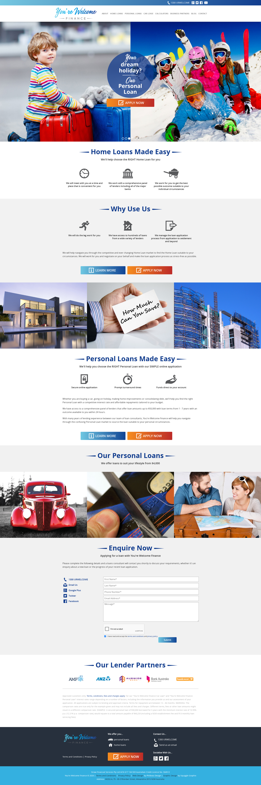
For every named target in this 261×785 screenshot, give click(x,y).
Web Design (138, 775)
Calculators (161, 13)
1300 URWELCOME (180, 2)
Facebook (74, 601)
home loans (120, 744)
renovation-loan (130, 82)
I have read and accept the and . (132, 636)
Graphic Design (170, 775)
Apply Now (152, 270)
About (105, 13)
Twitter (72, 595)
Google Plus (75, 590)
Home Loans (116, 13)
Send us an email (168, 744)
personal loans (121, 739)
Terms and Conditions (73, 756)
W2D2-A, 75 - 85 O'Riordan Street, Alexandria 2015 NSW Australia (134, 779)
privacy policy (152, 636)
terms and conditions (136, 636)
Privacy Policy (91, 756)
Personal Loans (133, 13)
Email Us (73, 584)
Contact (202, 13)
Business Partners (179, 13)
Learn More (105, 270)
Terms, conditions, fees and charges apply (106, 696)
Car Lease (148, 13)
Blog (193, 13)
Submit (167, 639)
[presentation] (124, 629)
